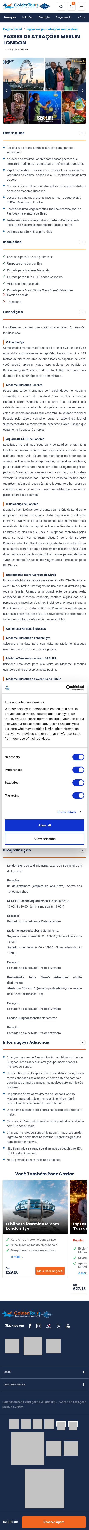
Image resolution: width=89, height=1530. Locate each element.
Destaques (10, 17)
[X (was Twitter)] (58, 1325)
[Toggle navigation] (82, 6)
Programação (63, 17)
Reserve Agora (53, 1522)
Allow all (44, 825)
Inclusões (27, 17)
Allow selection (45, 839)
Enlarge (44, 91)
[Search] (61, 6)
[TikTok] (48, 1326)
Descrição (44, 17)
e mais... (17, 1257)
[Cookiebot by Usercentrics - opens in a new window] (66, 687)
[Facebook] (30, 1326)
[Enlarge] (44, 91)
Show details (66, 812)
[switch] (78, 769)
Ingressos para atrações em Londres (52, 29)
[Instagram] (38, 1326)
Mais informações (49, 1271)
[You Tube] (68, 1326)
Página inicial (12, 29)
